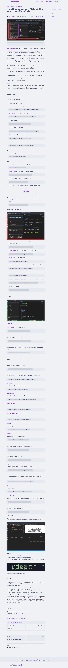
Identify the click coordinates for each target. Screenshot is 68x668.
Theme (52, 16)
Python (53, 13)
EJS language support (12, 106)
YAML (9, 286)
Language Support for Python (14, 199)
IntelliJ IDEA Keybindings (12, 474)
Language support (54, 7)
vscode (8, 6)
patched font (19, 555)
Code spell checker (11, 393)
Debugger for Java (12, 171)
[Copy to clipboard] (43, 564)
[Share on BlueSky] (38, 16)
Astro (13, 665)
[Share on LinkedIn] (37, 16)
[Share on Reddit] (42, 16)
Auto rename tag (10, 363)
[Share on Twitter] (35, 16)
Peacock (8, 345)
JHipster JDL (10, 178)
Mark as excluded (10, 453)
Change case (9, 383)
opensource (20, 6)
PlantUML (10, 272)
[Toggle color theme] (57, 1)
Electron (11, 61)
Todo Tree (9, 505)
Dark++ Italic (9, 323)
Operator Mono (10, 327)
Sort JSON (9, 485)
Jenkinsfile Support (12, 250)
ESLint (9, 120)
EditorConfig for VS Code (12, 413)
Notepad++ (16, 52)
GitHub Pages (20, 665)
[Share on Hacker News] (40, 16)
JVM (53, 12)
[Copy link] (44, 16)
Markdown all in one (12, 264)
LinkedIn (21, 613)
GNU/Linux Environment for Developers (18, 622)
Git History (9, 423)
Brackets (28, 55)
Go (8, 153)
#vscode (8, 618)
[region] (26, 567)
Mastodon (35, 659)
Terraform (10, 257)
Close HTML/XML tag (12, 113)
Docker (9, 241)
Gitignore (9, 433)
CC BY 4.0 (21, 664)
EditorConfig (15, 415)
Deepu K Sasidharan (12, 16)
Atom (34, 58)
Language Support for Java (13, 164)
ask (12, 587)
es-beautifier (10, 141)
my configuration (28, 580)
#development (13, 618)
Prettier (9, 134)
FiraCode (39, 325)
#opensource (23, 618)
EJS (21, 106)
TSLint (9, 127)
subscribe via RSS (48, 659)
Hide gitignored (10, 443)
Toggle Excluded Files (11, 464)
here (33, 518)
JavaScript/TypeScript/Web (56, 9)
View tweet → (26, 191)
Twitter (16, 613)
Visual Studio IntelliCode (13, 279)
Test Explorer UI (10, 495)
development (12, 6)
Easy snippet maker (11, 403)
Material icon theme (11, 335)
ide (16, 6)
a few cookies (35, 660)
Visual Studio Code (10, 48)
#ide (18, 618)
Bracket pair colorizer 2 (12, 373)
